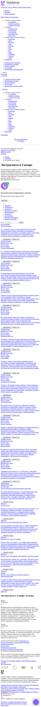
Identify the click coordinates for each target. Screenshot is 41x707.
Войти (3, 17)
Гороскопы (8, 59)
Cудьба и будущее (14, 25)
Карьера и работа (14, 24)
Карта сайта (4, 705)
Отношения (12, 22)
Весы (10, 41)
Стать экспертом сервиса (9, 690)
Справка (3, 153)
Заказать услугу (8, 502)
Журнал (15, 7)
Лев (9, 47)
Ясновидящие (9, 212)
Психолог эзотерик (11, 210)
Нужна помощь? (10, 14)
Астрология (12, 32)
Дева (10, 44)
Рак (9, 51)
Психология (12, 30)
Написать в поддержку (8, 150)
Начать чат (16, 239)
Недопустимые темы (21, 688)
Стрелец (11, 56)
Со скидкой (8, 68)
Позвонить (5, 200)
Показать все (24, 641)
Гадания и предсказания (12, 62)
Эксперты (4, 7)
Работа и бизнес (10, 66)
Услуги (10, 7)
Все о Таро (11, 35)
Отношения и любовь (12, 64)
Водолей (11, 42)
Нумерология (12, 29)
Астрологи (8, 209)
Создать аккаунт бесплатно (17, 687)
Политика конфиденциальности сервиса (14, 703)
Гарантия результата (7, 688)
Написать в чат (17, 692)
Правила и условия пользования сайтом (14, 702)
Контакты (27, 7)
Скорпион (11, 54)
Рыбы (10, 52)
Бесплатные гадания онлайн (14, 69)
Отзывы (36, 688)
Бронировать (7, 239)
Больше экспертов (10, 219)
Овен (10, 49)
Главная (3, 685)
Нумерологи (9, 207)
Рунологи (8, 214)
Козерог (11, 46)
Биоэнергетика (13, 34)
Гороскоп (21, 7)
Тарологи (8, 205)
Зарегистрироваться (11, 17)
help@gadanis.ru (31, 661)
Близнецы (11, 39)
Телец (10, 58)
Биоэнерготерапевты (11, 217)
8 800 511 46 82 (6, 152)
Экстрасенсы (9, 216)
